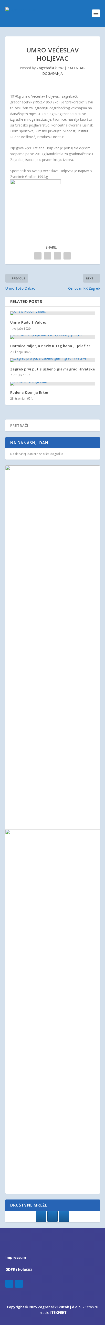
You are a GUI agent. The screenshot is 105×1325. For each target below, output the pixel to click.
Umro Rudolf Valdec (28, 322)
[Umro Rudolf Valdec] (52, 313)
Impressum (15, 1257)
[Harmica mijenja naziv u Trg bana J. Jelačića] (52, 337)
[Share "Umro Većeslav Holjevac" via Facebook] (38, 256)
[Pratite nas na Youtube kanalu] (64, 1216)
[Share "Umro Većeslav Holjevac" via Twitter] (47, 256)
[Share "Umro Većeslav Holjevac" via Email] (67, 256)
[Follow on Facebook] (9, 1284)
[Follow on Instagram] (19, 1284)
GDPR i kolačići (18, 1269)
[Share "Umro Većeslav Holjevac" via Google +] (57, 256)
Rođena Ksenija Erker (29, 392)
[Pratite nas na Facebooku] (41, 1216)
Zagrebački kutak (50, 68)
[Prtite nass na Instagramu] (52, 1216)
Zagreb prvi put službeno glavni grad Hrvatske (52, 369)
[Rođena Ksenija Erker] (52, 384)
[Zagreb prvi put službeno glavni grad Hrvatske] (52, 360)
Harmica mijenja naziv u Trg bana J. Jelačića (50, 346)
